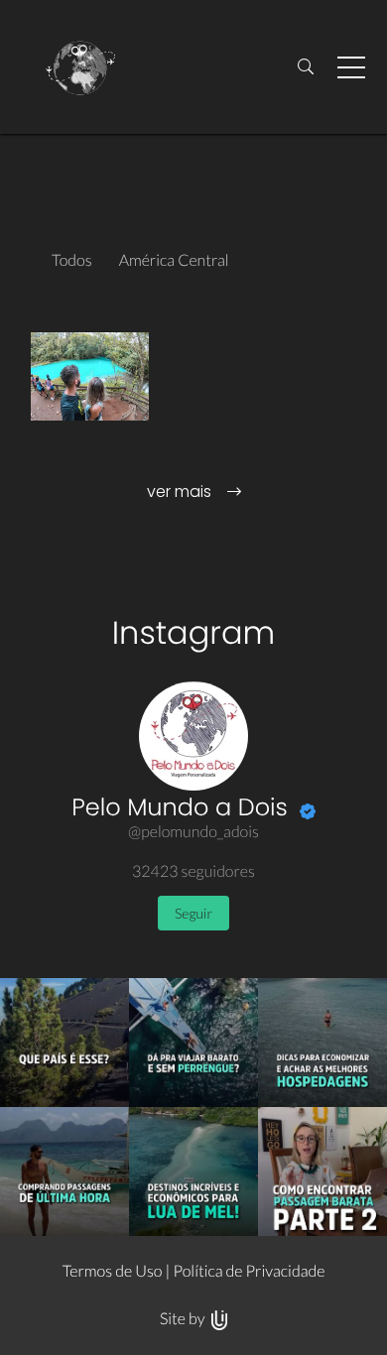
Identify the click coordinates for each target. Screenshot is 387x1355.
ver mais (181, 491)
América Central (174, 260)
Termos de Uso (113, 1271)
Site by (184, 1318)
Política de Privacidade (248, 1271)
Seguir (193, 913)
